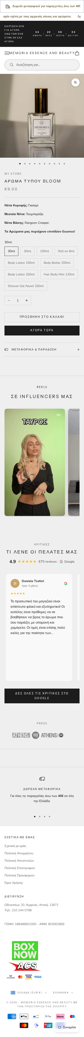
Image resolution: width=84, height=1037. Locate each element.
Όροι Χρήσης (13, 883)
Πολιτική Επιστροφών (19, 868)
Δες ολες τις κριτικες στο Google (42, 695)
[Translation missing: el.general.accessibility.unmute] (59, 415)
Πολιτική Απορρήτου (18, 853)
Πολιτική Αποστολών (19, 861)
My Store (13, 173)
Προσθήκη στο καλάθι (42, 317)
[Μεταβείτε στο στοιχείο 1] (36, 523)
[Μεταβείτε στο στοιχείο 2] (40, 523)
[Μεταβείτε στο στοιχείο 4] (47, 523)
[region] (42, 792)
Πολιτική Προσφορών (19, 875)
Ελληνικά (61, 992)
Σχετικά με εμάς (15, 846)
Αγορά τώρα (42, 330)
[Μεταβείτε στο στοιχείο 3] (44, 523)
